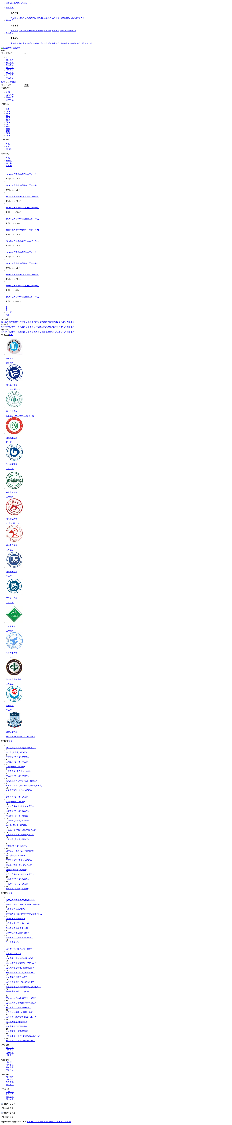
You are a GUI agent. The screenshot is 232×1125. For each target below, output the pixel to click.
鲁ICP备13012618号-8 (36, 1122)
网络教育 (10, 20)
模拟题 (9, 149)
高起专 (9, 166)
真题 (8, 146)
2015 (8, 111)
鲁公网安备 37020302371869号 (58, 1122)
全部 (8, 92)
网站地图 (10, 1099)
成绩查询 (31, 18)
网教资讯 (10, 1067)
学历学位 (72, 31)
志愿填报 (39, 18)
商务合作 (10, 1097)
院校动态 (80, 18)
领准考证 (23, 18)
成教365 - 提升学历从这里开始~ (19, 3)
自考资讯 (10, 1082)
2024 (8, 131)
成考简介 (5, 322)
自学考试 (10, 33)
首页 (8, 57)
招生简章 (64, 18)
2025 (8, 133)
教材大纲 (39, 43)
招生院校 (10, 68)
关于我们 (10, 1092)
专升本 (9, 161)
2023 (8, 129)
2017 (8, 116)
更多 (11, 335)
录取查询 (47, 18)
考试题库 (16, 48)
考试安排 (31, 43)
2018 (8, 118)
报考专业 (10, 70)
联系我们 (10, 1094)
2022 (8, 126)
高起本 (9, 163)
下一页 (9, 312)
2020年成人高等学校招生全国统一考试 (22, 174)
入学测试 (39, 31)
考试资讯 (10, 73)
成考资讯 (10, 1053)
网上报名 (70, 322)
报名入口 (10, 1055)
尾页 (8, 315)
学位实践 (80, 43)
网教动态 (64, 31)
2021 (8, 124)
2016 (8, 113)
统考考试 (47, 31)
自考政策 (72, 43)
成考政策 (55, 18)
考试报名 (14, 18)
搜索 (26, 85)
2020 (8, 122)
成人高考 (10, 8)
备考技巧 (72, 18)
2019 (8, 120)
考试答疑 (10, 78)
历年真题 (29, 322)
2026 (8, 135)
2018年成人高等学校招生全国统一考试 (22, 197)
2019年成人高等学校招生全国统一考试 (22, 185)
